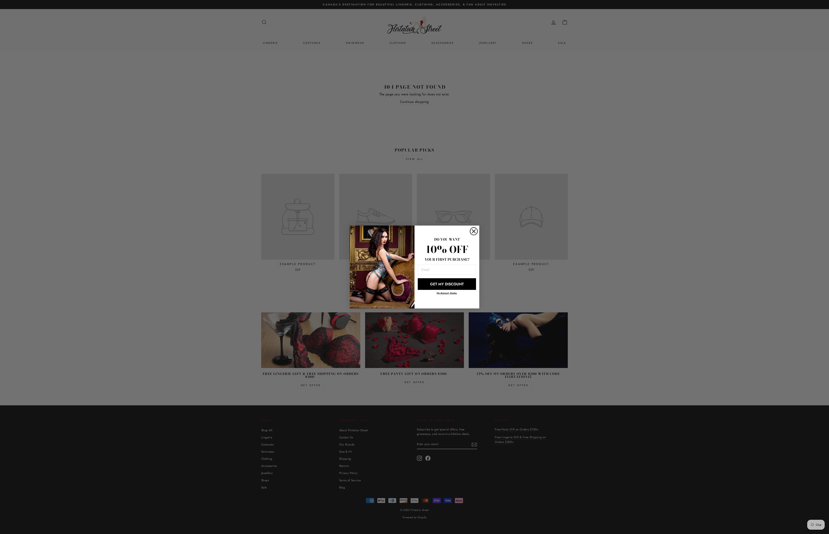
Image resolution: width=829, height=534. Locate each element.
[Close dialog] (474, 231)
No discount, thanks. (447, 293)
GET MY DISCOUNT (447, 284)
